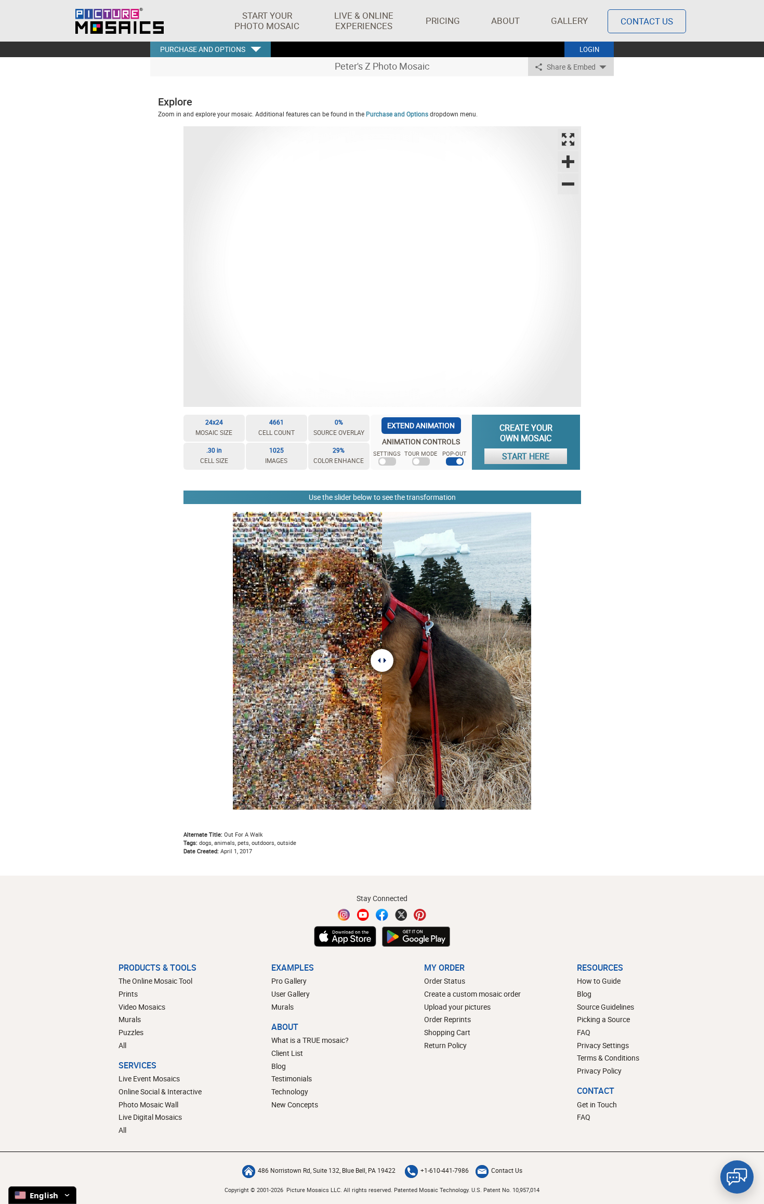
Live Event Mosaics (149, 1078)
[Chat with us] (737, 1177)
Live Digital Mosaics (150, 1117)
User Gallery (290, 994)
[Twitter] (401, 915)
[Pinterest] (420, 915)
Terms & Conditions (608, 1058)
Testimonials (291, 1078)
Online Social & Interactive (160, 1091)
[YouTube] (363, 915)
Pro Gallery (289, 981)
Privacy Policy (599, 1071)
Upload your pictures (457, 1007)
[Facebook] (382, 915)
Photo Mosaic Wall (148, 1104)
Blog (278, 1066)
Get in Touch (597, 1104)
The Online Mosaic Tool (155, 981)
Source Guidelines (605, 1007)
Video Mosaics (141, 1007)
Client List (287, 1053)
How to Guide (599, 981)
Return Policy (445, 1045)
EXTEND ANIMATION (421, 425)
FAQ (583, 1032)
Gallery (569, 21)
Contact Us (647, 21)
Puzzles (130, 1032)
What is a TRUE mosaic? (310, 1040)
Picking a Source (603, 1019)
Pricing (443, 21)
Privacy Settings (603, 1045)
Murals (129, 1019)
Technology (289, 1091)
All (122, 1045)
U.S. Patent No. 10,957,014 (505, 1190)
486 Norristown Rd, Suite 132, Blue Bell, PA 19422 (327, 1170)
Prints (128, 994)
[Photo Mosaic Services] (119, 21)
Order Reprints (447, 1019)
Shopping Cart (447, 1032)
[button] (267, 21)
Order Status (444, 981)
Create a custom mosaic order (472, 994)
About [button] (505, 21)
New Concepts (294, 1104)
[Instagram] (344, 915)
